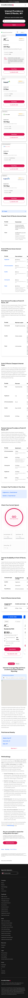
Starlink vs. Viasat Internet (9, 495)
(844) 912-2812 (14, 104)
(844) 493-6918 (14, 72)
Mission (3, 884)
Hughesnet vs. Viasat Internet (10, 492)
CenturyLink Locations (8, 675)
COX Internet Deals (5, 929)
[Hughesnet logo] (9, 179)
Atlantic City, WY (7, 738)
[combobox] (15, 678)
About (2, 882)
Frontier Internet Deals (6, 931)
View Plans (14, 69)
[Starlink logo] (9, 39)
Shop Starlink (12, 649)
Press (2, 888)
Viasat (5, 285)
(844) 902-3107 (14, 201)
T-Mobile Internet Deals (6, 925)
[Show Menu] (25, 5)
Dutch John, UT (6, 741)
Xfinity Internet (4, 911)
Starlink (6, 271)
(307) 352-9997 (14, 169)
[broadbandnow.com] (7, 5)
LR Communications (8, 265)
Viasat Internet (4, 909)
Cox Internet (4, 904)
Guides (2, 947)
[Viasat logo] (9, 82)
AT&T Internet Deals (5, 920)
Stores (17, 663)
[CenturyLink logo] (9, 114)
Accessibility (4, 957)
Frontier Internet (5, 907)
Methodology (10, 825)
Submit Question (10, 842)
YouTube (3, 970)
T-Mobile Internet (5, 900)
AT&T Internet (4, 896)
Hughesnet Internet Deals (7, 937)
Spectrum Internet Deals (6, 922)
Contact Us (3, 891)
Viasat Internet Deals (5, 933)
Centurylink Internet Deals (7, 927)
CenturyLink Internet (5, 902)
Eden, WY (5, 743)
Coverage (11, 663)
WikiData (3, 973)
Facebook (3, 964)
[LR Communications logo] (9, 146)
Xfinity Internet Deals (6, 935)
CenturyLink (7, 279)
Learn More (17, 1)
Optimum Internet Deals (6, 939)
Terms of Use (4, 954)
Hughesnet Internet (5, 913)
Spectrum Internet (5, 898)
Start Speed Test (14, 517)
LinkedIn (3, 966)
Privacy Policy (4, 952)
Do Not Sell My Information (7, 959)
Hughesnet (6, 259)
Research (3, 945)
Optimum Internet (5, 915)
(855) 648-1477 (14, 137)
